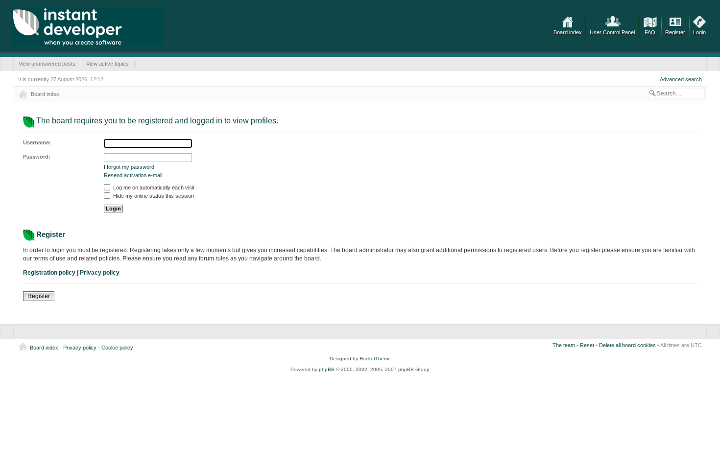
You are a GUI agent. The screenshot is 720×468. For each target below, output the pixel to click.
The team (563, 345)
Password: (36, 157)
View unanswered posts (47, 64)
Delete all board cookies (627, 345)
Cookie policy (117, 348)
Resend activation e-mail (133, 175)
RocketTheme (375, 358)
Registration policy (49, 272)
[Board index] (87, 27)
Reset (587, 345)
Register (675, 32)
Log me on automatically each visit (153, 187)
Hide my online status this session (153, 196)
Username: (37, 142)
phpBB (327, 369)
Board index (567, 32)
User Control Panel (612, 32)
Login (699, 32)
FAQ (650, 32)
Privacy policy (100, 272)
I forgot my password (129, 167)
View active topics (107, 64)
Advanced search (681, 79)
